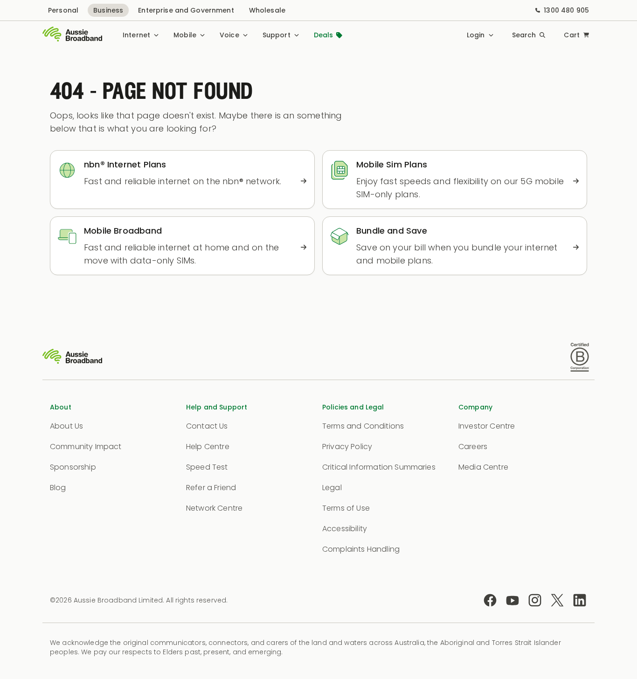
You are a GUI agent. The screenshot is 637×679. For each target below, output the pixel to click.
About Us (66, 426)
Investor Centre (486, 426)
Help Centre (207, 446)
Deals (323, 35)
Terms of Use (346, 508)
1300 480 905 (566, 10)
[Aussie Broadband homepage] (72, 35)
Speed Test (207, 467)
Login (476, 35)
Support (277, 35)
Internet (136, 35)
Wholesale (267, 10)
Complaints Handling (361, 549)
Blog (58, 487)
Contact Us (207, 426)
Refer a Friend (211, 487)
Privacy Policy (347, 446)
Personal (63, 10)
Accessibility (344, 528)
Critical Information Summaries (379, 467)
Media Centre (483, 467)
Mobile (184, 35)
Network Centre (214, 508)
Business (108, 10)
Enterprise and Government (186, 10)
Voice (229, 35)
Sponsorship (73, 467)
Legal (332, 487)
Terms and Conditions (363, 426)
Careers (472, 446)
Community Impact (86, 446)
